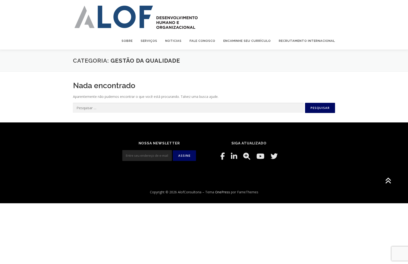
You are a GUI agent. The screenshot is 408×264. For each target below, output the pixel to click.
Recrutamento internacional (307, 41)
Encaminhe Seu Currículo (247, 41)
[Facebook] (222, 156)
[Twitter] (274, 156)
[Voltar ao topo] (388, 181)
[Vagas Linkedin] (246, 156)
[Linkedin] (234, 156)
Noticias (173, 41)
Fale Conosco (202, 41)
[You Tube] (260, 156)
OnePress (222, 192)
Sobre (127, 41)
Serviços (149, 41)
